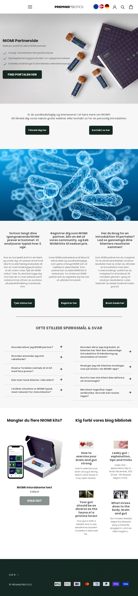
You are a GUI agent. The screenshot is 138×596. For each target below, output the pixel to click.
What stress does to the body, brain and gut (120, 508)
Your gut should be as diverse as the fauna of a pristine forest (86, 509)
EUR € (12, 574)
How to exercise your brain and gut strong (86, 458)
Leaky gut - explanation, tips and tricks (121, 456)
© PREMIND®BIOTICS (20, 584)
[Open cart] (131, 7)
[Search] (123, 7)
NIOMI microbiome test (34, 487)
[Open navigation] (30, 6)
